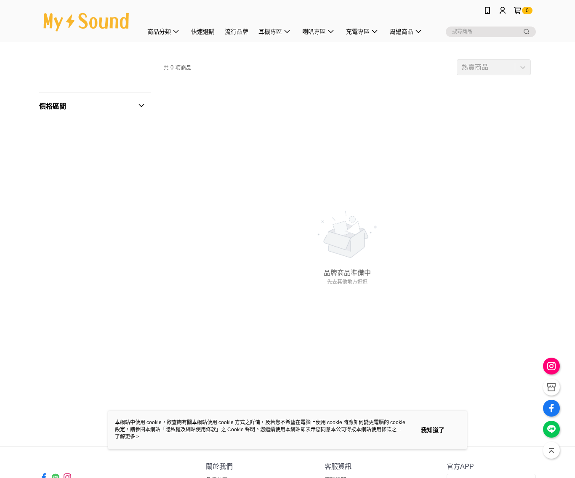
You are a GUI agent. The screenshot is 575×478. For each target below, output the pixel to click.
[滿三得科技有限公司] (86, 22)
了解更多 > (127, 437)
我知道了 (433, 430)
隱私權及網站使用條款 (190, 430)
